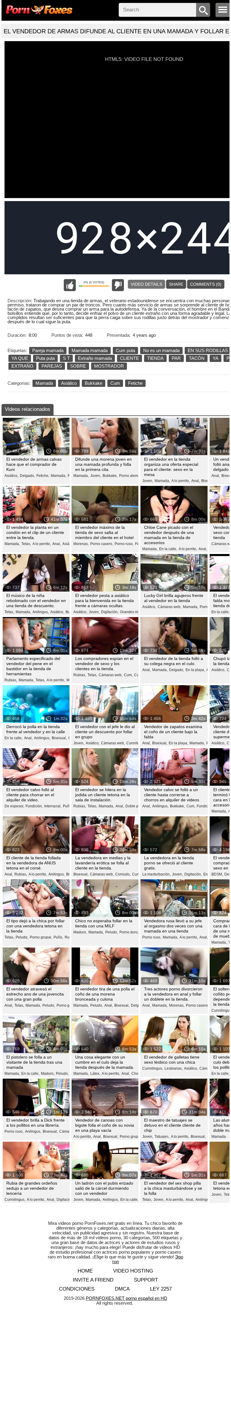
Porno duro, (129, 932)
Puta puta (45, 358)
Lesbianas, (174, 1068)
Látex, (95, 1073)
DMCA (122, 1289)
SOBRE (78, 366)
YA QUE (19, 358)
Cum (115, 383)
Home (85, 1271)
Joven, (95, 476)
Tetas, (26, 544)
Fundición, (34, 806)
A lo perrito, (180, 481)
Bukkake (93, 383)
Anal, (195, 481)
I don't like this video (118, 285)
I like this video (70, 285)
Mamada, (58, 476)
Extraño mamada (95, 358)
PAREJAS (52, 366)
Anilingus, (40, 612)
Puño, (67, 806)
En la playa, (195, 670)
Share (176, 284)
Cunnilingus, (136, 743)
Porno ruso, (124, 544)
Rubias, (11, 680)
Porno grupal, (41, 937)
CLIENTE (129, 358)
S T (66, 358)
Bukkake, (110, 476)
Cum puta (125, 350)
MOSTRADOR (109, 366)
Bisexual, (59, 738)
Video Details (146, 284)
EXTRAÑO (22, 366)
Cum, (128, 675)
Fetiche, (42, 476)
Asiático (69, 383)
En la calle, (168, 549)
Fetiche (135, 383)
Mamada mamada (90, 350)
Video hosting (133, 1271)
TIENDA (155, 358)
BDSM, (217, 874)
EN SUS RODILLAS (208, 350)
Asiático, (11, 476)
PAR (176, 358)
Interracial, (52, 806)
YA (215, 358)
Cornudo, (123, 874)
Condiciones (76, 1289)
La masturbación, (156, 874)
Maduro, (80, 932)
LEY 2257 (161, 1289)
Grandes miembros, (136, 612)
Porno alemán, (131, 476)
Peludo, (22, 937)
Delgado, (27, 476)
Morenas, (81, 544)
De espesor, (14, 806)
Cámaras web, (169, 607)
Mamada (44, 383)
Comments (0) (205, 284)
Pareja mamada (47, 350)
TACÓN (197, 358)
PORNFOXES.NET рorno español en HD (126, 1298)
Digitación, (110, 612)
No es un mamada (161, 350)
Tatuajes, (162, 1136)
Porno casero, (101, 544)
